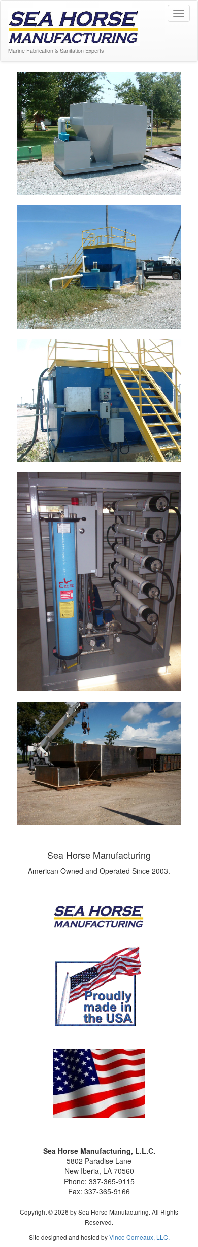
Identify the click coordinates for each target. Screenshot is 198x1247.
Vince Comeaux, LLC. (139, 1237)
